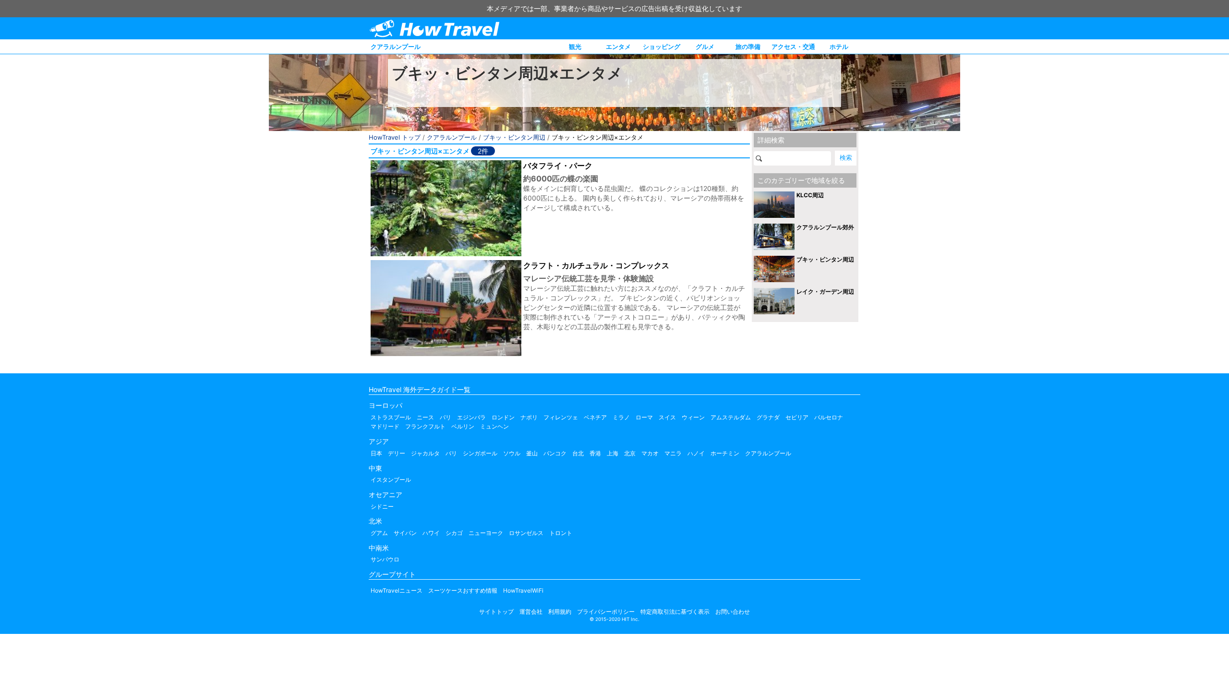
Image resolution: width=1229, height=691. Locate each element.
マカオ (650, 453)
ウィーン (693, 417)
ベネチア (595, 417)
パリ (445, 417)
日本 (376, 453)
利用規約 (559, 611)
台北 (578, 453)
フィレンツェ (560, 417)
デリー (396, 453)
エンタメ (618, 46)
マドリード (385, 426)
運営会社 (530, 611)
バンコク (554, 453)
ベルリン (462, 426)
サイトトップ (496, 611)
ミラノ (621, 417)
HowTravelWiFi (523, 590)
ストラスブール (391, 417)
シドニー (382, 506)
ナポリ (529, 417)
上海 (612, 453)
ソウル (511, 453)
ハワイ (431, 532)
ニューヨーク (486, 532)
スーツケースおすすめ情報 (462, 590)
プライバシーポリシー (606, 611)
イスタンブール (391, 479)
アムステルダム (731, 417)
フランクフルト (425, 426)
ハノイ (696, 453)
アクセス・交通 (793, 46)
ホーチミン (725, 453)
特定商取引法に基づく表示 (675, 611)
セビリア (796, 417)
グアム (379, 532)
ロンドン (503, 417)
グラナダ (768, 417)
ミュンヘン (494, 426)
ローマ (644, 417)
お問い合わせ (732, 611)
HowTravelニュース (396, 590)
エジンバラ (471, 417)
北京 (630, 453)
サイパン (405, 532)
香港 (595, 453)
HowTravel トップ (395, 137)
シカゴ (454, 532)
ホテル (839, 46)
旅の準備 (747, 46)
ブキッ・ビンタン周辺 (514, 137)
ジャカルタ (425, 453)
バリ (451, 453)
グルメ (705, 46)
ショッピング (661, 46)
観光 (575, 46)
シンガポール (480, 453)
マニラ (673, 453)
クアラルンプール (396, 46)
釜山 (532, 453)
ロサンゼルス (526, 532)
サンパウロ (385, 559)
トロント (560, 532)
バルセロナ (828, 417)
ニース (425, 417)
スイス (667, 417)
